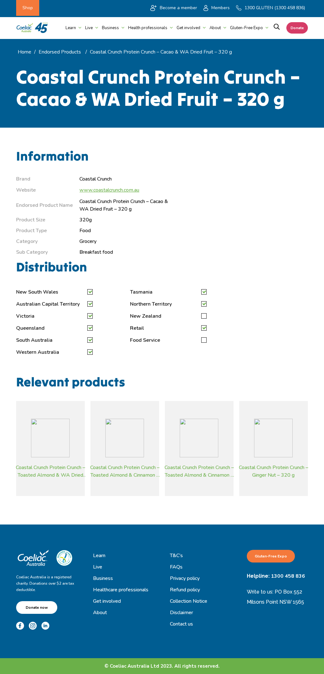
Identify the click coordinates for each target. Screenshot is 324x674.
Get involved (188, 28)
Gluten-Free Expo (246, 28)
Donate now (37, 607)
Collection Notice (188, 601)
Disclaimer (181, 612)
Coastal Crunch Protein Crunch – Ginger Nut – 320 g (273, 471)
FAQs (176, 566)
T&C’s (176, 555)
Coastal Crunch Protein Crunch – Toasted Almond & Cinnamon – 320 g (124, 471)
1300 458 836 (288, 576)
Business (110, 28)
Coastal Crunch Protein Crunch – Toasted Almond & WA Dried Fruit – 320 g (50, 471)
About (215, 28)
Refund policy (185, 589)
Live (89, 28)
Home (24, 51)
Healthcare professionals (120, 589)
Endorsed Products (60, 51)
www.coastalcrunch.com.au (109, 190)
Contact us (181, 623)
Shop (27, 8)
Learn (70, 28)
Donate (297, 27)
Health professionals (147, 28)
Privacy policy (185, 578)
